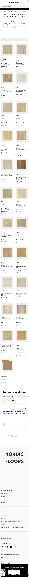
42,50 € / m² (4, 239)
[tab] (5, 431)
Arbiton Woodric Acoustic (18, 59)
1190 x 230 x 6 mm (4, 295)
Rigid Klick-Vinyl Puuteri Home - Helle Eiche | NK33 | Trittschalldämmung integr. (6, 175)
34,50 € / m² (4, 297)
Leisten (3, 499)
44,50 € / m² (18, 353)
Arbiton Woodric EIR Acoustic (4, 59)
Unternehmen (4, 533)
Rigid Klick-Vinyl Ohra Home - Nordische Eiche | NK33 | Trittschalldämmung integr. (6, 346)
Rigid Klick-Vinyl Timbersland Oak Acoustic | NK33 (6, 91)
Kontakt (3, 518)
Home (2, 173)
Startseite (5, 11)
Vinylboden (4, 493)
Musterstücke (4, 508)
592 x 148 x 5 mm (4, 237)
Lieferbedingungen (6, 535)
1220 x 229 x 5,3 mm (5, 64)
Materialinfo (4, 505)
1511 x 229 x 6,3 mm (19, 152)
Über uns (3, 510)
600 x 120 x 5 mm (19, 268)
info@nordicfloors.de (8, 558)
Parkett (3, 496)
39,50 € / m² (19, 153)
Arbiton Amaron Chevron (17, 262)
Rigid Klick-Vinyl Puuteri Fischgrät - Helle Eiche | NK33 (5, 320)
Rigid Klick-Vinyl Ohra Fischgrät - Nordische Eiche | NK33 (21, 320)
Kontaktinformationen (6, 561)
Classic (2, 290)
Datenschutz (4, 524)
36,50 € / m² (4, 66)
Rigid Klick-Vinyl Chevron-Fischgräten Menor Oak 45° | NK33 (21, 266)
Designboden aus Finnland (14, 8)
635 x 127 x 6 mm (4, 322)
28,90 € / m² (4, 380)
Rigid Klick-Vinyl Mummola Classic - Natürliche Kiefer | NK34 (6, 293)
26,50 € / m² (4, 179)
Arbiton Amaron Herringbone (4, 232)
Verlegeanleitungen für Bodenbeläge (10, 521)
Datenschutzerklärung (14, 569)
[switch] (3, 575)
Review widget (10, 436)
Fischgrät (3, 317)
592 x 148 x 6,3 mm (19, 352)
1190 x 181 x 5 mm (4, 178)
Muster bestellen (5, 530)
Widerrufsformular (6, 538)
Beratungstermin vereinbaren (11, 554)
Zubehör (3, 502)
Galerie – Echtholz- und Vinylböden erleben (12, 527)
